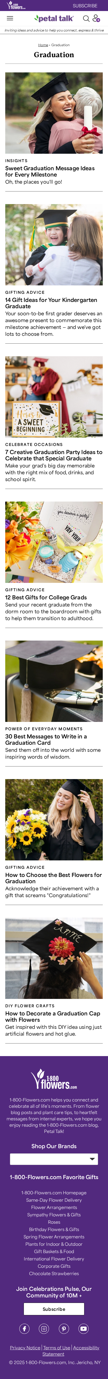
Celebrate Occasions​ (34, 444)
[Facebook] (24, 1332)
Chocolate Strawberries (54, 1273)
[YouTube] (83, 1332)
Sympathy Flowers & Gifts (54, 1214)
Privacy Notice (25, 1347)
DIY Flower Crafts (30, 1005)
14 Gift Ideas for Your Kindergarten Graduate (51, 303)
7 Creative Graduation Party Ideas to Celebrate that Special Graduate (53, 455)
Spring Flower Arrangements (54, 1236)
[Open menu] (10, 18)
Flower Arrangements (54, 1207)
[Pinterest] (64, 1332)
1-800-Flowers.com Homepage (54, 1192)
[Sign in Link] (96, 20)
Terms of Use (56, 1347)
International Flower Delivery (54, 1258)
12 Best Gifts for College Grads (46, 597)
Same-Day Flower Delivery (54, 1200)
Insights (16, 160)
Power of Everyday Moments (44, 728)
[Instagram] (44, 1332)
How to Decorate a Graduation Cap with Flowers (52, 1016)
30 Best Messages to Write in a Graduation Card (46, 739)
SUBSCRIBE (85, 5)
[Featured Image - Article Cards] (54, 113)
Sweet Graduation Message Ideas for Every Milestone (50, 171)
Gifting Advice (25, 292)
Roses (54, 1222)
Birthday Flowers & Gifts (54, 1229)
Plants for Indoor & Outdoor (54, 1244)
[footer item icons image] (54, 1087)
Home (43, 45)
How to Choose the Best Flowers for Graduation (53, 878)
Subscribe (54, 1309)
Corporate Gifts (54, 1266)
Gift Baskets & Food (54, 1251)
